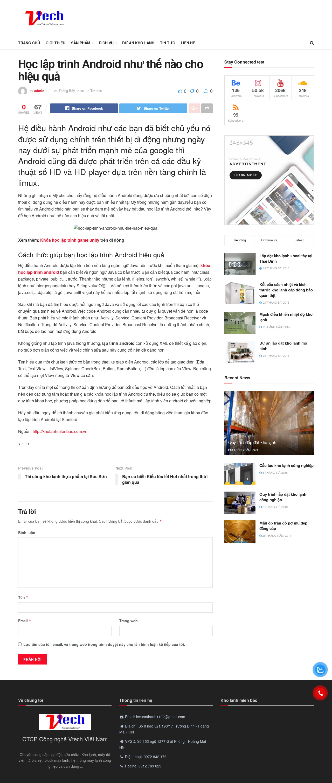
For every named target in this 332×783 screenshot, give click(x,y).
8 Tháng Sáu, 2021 (244, 450)
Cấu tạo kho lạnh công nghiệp (286, 465)
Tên (23, 597)
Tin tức (167, 42)
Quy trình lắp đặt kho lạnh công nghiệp (282, 496)
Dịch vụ (106, 42)
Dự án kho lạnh (138, 42)
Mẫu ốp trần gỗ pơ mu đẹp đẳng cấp (283, 525)
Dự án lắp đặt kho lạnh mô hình (283, 345)
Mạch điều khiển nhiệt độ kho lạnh (286, 317)
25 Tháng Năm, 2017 (276, 535)
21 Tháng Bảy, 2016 (69, 90)
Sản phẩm (80, 42)
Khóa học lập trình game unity (69, 240)
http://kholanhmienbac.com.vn (60, 431)
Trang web (128, 620)
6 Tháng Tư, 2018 (275, 472)
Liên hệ (188, 42)
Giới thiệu (55, 42)
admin (39, 90)
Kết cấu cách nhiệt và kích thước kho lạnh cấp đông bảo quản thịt (286, 290)
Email (24, 620)
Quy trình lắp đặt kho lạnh (252, 442)
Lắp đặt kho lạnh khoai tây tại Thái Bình (285, 258)
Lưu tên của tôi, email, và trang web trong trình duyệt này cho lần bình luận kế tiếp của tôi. (104, 644)
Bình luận (26, 532)
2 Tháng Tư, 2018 (275, 507)
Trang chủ (29, 42)
